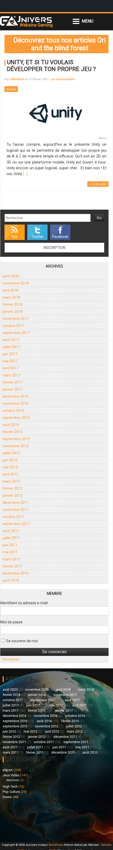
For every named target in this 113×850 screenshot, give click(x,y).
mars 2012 (11, 481)
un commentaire (63, 79)
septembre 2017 (16, 333)
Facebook (60, 237)
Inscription (54, 248)
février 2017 (12, 382)
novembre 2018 (15, 283)
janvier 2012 (12, 495)
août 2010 (10, 580)
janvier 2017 (12, 389)
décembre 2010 (15, 573)
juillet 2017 (11, 347)
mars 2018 (11, 297)
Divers (7, 797)
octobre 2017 (13, 326)
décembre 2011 (15, 502)
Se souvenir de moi (22, 641)
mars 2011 (11, 559)
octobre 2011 (13, 517)
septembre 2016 (16, 418)
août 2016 (10, 425)
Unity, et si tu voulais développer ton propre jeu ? (51, 65)
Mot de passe (11, 622)
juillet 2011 (11, 538)
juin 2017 (9, 354)
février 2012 (12, 488)
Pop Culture (11, 792)
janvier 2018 (12, 311)
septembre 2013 (16, 439)
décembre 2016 (15, 396)
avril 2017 (10, 368)
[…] (25, 174)
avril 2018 (10, 290)
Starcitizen (13, 780)
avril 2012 (10, 474)
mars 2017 (11, 375)
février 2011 (12, 566)
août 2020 (10, 276)
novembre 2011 (15, 510)
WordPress (56, 845)
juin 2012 (9, 460)
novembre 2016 (15, 403)
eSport (8, 770)
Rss (15, 237)
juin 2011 (9, 545)
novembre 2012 (15, 446)
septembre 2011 (16, 524)
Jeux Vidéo (11, 775)
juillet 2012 (11, 453)
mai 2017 (10, 361)
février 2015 (12, 432)
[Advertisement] (29, 820)
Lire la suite (97, 184)
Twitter (38, 237)
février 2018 (12, 304)
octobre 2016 (13, 410)
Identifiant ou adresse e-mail (24, 603)
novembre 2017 (15, 319)
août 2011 (10, 531)
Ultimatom (17, 79)
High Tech (10, 786)
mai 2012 (10, 467)
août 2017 (10, 340)
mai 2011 (10, 552)
